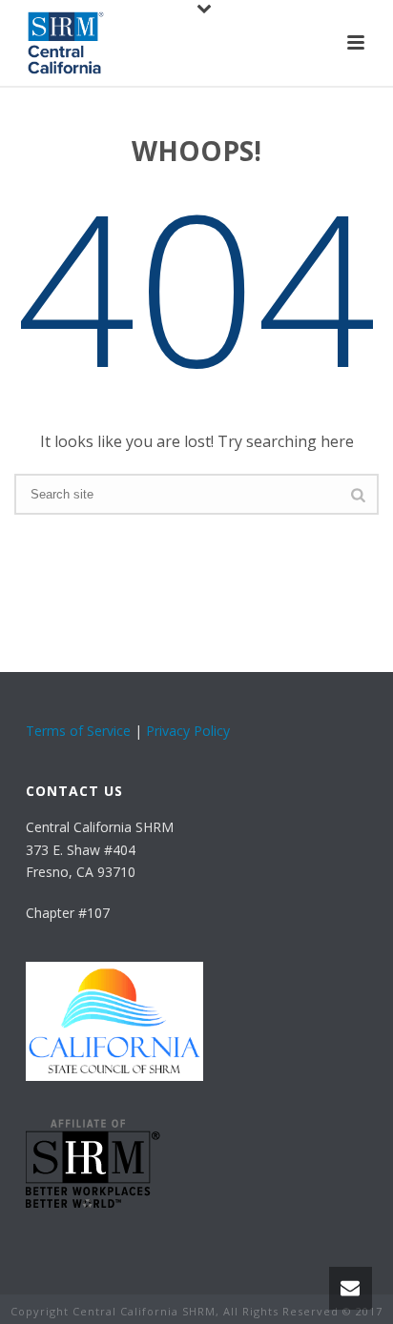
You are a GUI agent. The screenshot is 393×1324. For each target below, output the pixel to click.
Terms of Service (78, 731)
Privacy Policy (188, 731)
